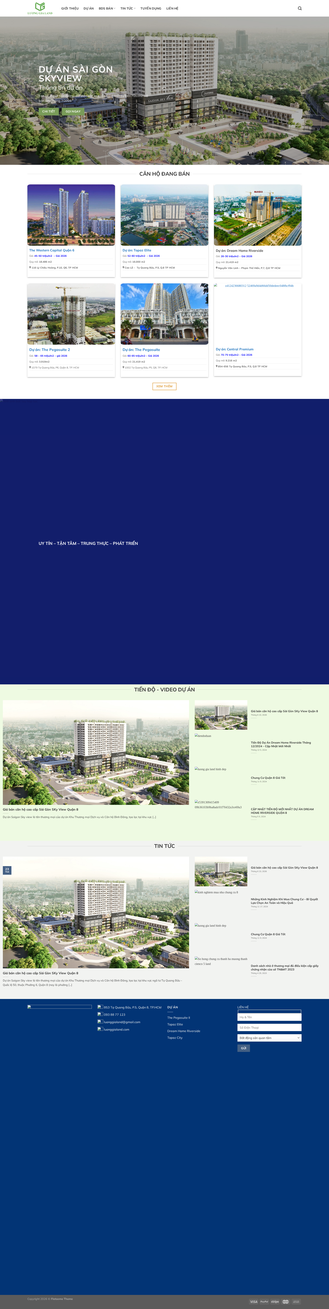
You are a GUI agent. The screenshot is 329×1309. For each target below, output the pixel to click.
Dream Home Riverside (183, 1031)
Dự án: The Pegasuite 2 (49, 349)
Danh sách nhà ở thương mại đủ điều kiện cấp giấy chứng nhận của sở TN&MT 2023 (285, 967)
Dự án (89, 8)
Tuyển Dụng (151, 8)
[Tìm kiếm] (300, 8)
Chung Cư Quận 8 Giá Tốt (268, 778)
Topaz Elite (175, 1024)
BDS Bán (106, 8)
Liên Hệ (172, 8)
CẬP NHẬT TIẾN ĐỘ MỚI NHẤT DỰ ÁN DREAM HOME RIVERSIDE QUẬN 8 (282, 811)
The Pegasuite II (178, 1018)
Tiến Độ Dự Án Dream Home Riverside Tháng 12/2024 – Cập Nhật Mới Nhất (281, 744)
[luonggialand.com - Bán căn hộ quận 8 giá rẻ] (41, 8)
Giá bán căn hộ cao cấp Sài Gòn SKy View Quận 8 (40, 809)
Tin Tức (127, 8)
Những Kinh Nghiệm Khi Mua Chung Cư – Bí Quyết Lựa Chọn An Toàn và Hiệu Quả (284, 901)
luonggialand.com (116, 1029)
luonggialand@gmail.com (122, 1022)
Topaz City (175, 1038)
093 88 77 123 (114, 1014)
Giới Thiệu (70, 8)
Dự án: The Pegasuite (141, 349)
